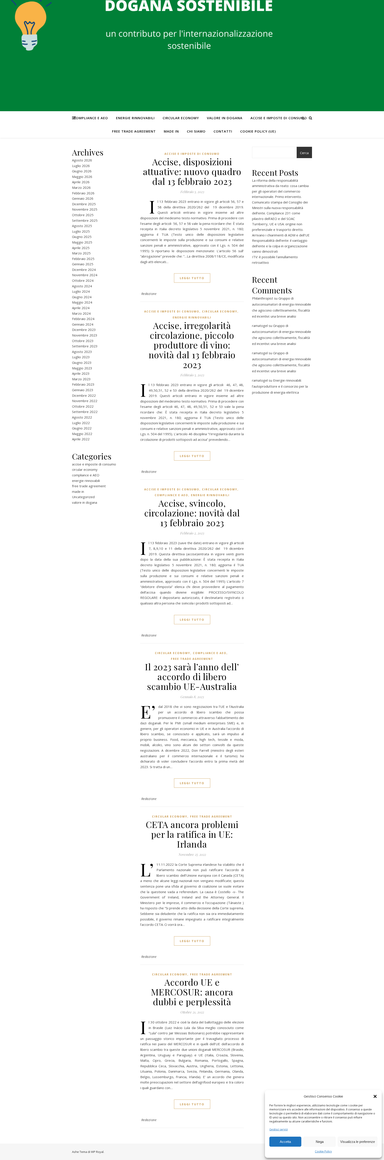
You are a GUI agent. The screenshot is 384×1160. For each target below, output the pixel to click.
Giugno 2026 (82, 171)
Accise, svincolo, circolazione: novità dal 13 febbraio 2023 (192, 512)
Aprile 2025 (81, 248)
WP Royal (97, 1152)
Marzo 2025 (81, 253)
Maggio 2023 (82, 368)
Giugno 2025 (82, 236)
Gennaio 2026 (82, 198)
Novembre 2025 (84, 209)
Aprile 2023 (81, 373)
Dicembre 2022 (84, 395)
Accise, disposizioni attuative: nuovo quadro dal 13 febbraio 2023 (192, 171)
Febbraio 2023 (83, 384)
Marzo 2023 (81, 379)
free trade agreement (134, 131)
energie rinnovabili (135, 118)
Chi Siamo (196, 131)
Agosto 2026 (82, 160)
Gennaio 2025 (82, 264)
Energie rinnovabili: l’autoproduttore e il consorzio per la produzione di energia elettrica (280, 386)
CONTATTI (223, 131)
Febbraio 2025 (83, 258)
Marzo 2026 (81, 187)
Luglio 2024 (81, 291)
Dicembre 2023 (84, 329)
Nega (320, 1142)
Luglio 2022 (81, 423)
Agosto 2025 (82, 226)
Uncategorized (83, 497)
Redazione (149, 294)
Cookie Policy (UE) (258, 131)
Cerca (304, 153)
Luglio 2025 (81, 231)
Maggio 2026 (82, 176)
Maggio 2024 (82, 302)
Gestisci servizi (278, 1129)
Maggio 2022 (82, 433)
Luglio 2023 (81, 357)
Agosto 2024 (82, 286)
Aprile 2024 (81, 308)
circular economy (181, 118)
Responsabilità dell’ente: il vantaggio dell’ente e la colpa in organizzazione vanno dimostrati (280, 246)
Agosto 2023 (82, 351)
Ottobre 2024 (83, 280)
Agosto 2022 (82, 417)
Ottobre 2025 (83, 215)
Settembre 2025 (85, 220)
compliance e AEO (91, 118)
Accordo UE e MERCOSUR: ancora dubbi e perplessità (192, 991)
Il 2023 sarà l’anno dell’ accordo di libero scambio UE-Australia (192, 676)
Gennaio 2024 (82, 324)
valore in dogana (224, 118)
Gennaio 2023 (82, 390)
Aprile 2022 (81, 439)
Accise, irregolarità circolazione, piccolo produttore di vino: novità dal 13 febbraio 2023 (192, 344)
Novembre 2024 (84, 275)
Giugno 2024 (82, 297)
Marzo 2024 (81, 313)
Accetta (285, 1142)
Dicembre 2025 (84, 204)
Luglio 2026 (81, 165)
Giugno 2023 (82, 362)
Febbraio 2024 (83, 318)
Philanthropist (262, 298)
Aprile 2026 (81, 182)
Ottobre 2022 (83, 406)
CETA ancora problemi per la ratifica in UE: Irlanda (192, 834)
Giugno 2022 (82, 428)
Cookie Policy (323, 1151)
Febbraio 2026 (83, 193)
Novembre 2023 (84, 335)
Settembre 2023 (85, 346)
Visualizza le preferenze (357, 1142)
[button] (375, 1096)
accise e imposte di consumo (278, 118)
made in (171, 131)
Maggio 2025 (82, 242)
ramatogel (260, 325)
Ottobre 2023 (83, 340)
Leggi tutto (192, 278)
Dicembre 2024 (84, 269)
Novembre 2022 (84, 401)
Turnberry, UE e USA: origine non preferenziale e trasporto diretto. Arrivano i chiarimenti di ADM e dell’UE (281, 229)
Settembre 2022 (85, 411)
